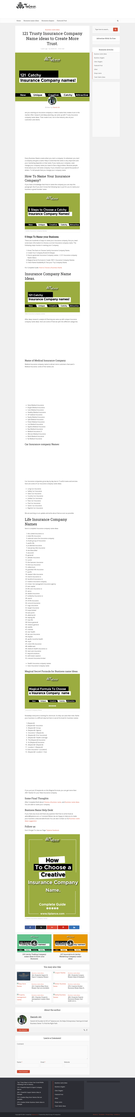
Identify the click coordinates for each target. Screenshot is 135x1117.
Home (19, 21)
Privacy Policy (109, 1114)
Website (67, 1062)
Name (19, 1062)
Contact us (117, 1114)
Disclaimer (102, 1114)
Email (43, 1062)
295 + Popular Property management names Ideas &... (41, 999)
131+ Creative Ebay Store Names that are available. (40, 987)
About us (95, 1114)
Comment (20, 1044)
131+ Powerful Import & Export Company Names (40, 976)
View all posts (23, 1030)
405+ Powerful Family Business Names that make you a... (75, 999)
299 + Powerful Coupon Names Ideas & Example (76, 976)
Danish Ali (53, 49)
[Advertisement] (86, 18)
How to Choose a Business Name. (50, 268)
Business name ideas (31, 21)
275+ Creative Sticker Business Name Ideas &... (76, 987)
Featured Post (62, 21)
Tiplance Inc (35, 1114)
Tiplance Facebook (52, 830)
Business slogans (48, 21)
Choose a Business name (52, 802)
